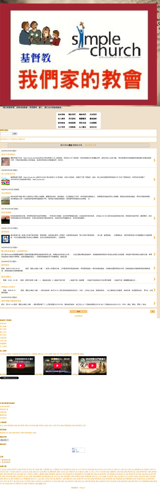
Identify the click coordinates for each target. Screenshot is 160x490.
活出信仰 (57, 476)
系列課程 (72, 119)
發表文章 (6, 460)
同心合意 (22, 472)
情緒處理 (68, 474)
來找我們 (3, 418)
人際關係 (56, 469)
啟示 (1, 425)
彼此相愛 (20, 474)
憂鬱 (88, 474)
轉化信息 (81, 481)
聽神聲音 (79, 425)
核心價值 (29, 476)
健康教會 (137, 469)
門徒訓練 (113, 481)
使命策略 (61, 114)
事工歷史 (3, 335)
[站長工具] (78, 452)
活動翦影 (3, 338)
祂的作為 (7, 479)
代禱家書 (14, 354)
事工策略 (3, 326)
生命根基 (130, 476)
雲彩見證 (82, 123)
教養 (146, 474)
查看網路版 (78, 316)
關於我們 (72, 114)
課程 (55, 481)
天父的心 (92, 472)
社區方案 (3, 341)
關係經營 (124, 481)
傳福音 (146, 469)
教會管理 (132, 474)
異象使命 (3, 323)
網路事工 (59, 479)
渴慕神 (41, 425)
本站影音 (19, 476)
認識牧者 (66, 354)
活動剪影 (3, 412)
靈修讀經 (93, 119)
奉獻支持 (21, 139)
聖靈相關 (67, 425)
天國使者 (71, 472)
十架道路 (12, 472)
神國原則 (17, 479)
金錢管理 (102, 481)
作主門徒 (81, 469)
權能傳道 (47, 476)
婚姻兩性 (113, 472)
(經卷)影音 (4, 139)
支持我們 (93, 114)
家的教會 (61, 123)
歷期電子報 (4, 409)
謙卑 (62, 481)
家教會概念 (28, 433)
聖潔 (58, 425)
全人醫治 (82, 127)
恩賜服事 (10, 425)
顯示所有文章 (90, 145)
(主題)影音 (13, 139)
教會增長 (103, 474)
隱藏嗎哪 (76, 354)
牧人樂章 (61, 119)
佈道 (73, 469)
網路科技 (69, 479)
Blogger (82, 488)
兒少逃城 (3, 346)
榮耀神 (38, 476)
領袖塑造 (31, 484)
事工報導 (3, 329)
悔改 (60, 474)
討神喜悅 (38, 481)
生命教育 (110, 476)
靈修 (155, 481)
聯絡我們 (82, 114)
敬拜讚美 (21, 425)
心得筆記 (29, 474)
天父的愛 (102, 472)
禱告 (50, 425)
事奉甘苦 (25, 469)
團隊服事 (53, 472)
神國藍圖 (27, 479)
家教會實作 (16, 433)
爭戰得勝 (88, 476)
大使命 (62, 472)
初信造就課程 (5, 406)
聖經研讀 (98, 479)
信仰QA (24, 354)
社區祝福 (152, 476)
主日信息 (3, 354)
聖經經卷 (109, 479)
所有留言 (6, 462)
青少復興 (6, 484)
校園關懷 (3, 343)
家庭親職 (72, 123)
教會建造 (112, 474)
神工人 (35, 479)
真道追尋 (141, 476)
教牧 (139, 474)
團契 (45, 472)
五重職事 (46, 469)
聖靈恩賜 (119, 479)
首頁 (78, 311)
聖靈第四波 (141, 479)
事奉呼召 (14, 469)
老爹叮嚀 (56, 354)
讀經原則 (70, 481)
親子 (11, 481)
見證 (5, 481)
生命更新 (120, 476)
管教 (51, 479)
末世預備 (31, 425)
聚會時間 (3, 415)
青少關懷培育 (18, 484)
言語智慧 (27, 481)
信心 (119, 469)
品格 (30, 472)
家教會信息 (4, 433)
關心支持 (3, 332)
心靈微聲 (34, 354)
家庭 (121, 472)
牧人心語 (44, 354)
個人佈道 (128, 469)
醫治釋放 (92, 481)
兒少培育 (61, 127)
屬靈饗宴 (82, 119)
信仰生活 (93, 127)
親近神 (18, 481)
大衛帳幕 (72, 127)
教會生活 (122, 474)
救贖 (95, 474)
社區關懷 (93, 123)
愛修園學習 (79, 474)
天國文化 (81, 472)
